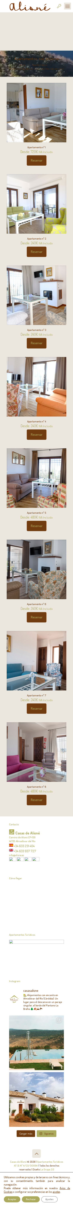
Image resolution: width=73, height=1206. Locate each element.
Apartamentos (39, 64)
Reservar (36, 160)
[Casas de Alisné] (29, 6)
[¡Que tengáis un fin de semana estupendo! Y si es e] (36, 1099)
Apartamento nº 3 (36, 329)
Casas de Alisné (18, 1161)
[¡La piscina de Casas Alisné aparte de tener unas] (36, 1042)
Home (22, 64)
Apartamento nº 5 (36, 512)
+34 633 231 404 (24, 846)
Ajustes (49, 1199)
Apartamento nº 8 (36, 786)
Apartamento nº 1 (36, 147)
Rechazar (31, 1199)
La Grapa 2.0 (47, 1169)
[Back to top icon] (36, 1153)
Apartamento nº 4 (36, 421)
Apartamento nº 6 (36, 604)
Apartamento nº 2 (36, 238)
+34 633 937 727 (25, 851)
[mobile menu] (67, 6)
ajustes (56, 1191)
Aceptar (12, 1199)
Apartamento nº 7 (36, 695)
